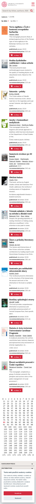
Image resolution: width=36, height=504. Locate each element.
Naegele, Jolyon (27, 161)
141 (5, 443)
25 (28, 404)
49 (28, 411)
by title (13, 21)
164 (30, 450)
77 (12, 420)
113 (15, 432)
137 (15, 441)
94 (16, 425)
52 (8, 413)
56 (24, 413)
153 (5, 448)
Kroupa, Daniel (14, 159)
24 (24, 404)
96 (24, 425)
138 (20, 441)
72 (24, 418)
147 (5, 446)
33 (28, 406)
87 (20, 422)
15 (20, 401)
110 (30, 429)
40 (24, 408)
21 (12, 404)
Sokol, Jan (12, 164)
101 (15, 427)
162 (20, 450)
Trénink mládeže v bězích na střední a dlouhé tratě (21, 212)
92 (8, 425)
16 (24, 401)
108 (20, 429)
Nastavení (18, 498)
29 (12, 406)
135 (5, 441)
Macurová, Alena (14, 125)
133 (25, 439)
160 (10, 450)
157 (25, 448)
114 (20, 432)
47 (20, 411)
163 (25, 450)
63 (20, 415)
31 (20, 406)
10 (32, 399)
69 (12, 418)
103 (25, 427)
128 (30, 436)
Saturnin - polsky (17, 91)
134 (30, 439)
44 (8, 411)
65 (28, 415)
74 (32, 418)
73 (28, 418)
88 (24, 422)
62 (16, 415)
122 (30, 434)
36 (8, 408)
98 (32, 425)
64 (24, 415)
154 (10, 448)
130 (10, 439)
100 (10, 427)
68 (8, 418)
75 (4, 420)
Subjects (4, 17)
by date (4, 21)
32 (24, 406)
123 (5, 436)
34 (32, 406)
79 (20, 420)
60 (8, 415)
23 (20, 404)
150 (20, 446)
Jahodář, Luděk (14, 302)
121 (25, 434)
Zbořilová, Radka (27, 125)
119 (15, 434)
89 (28, 422)
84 (8, 422)
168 (20, 453)
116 (30, 432)
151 (25, 446)
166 (10, 453)
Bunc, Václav (25, 216)
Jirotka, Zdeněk (14, 94)
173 (14, 455)
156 (20, 448)
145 (25, 443)
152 (30, 446)
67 (4, 418)
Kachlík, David (13, 273)
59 (4, 415)
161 (15, 450)
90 (32, 422)
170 (30, 453)
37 (12, 408)
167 (15, 453)
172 (9, 455)
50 (32, 411)
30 (16, 406)
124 (10, 436)
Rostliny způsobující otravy (21, 299)
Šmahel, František (15, 336)
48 (24, 411)
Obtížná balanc (16, 177)
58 (32, 413)
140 (30, 441)
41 (28, 408)
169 (25, 453)
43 (4, 411)
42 (32, 408)
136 (10, 441)
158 (30, 448)
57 (28, 413)
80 (24, 420)
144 (20, 443)
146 (30, 443)
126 (20, 436)
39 (20, 408)
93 (12, 425)
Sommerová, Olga (23, 164)
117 (5, 434)
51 (4, 413)
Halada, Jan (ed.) (14, 245)
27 (4, 406)
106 (10, 429)
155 (15, 448)
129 (5, 439)
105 (5, 429)
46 (16, 411)
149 (15, 446)
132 (20, 439)
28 (8, 406)
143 (15, 443)
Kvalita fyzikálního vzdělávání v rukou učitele (21, 61)
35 (4, 408)
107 (15, 429)
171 (4, 455)
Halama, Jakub (14, 34)
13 (12, 401)
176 (29, 455)
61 (12, 415)
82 (32, 420)
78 (16, 420)
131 (15, 439)
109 (25, 429)
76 (8, 420)
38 (16, 408)
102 (20, 427)
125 (15, 436)
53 (12, 413)
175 (24, 455)
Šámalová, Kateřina (15, 367)
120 (20, 434)
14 (16, 401)
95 (20, 425)
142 (10, 443)
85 (12, 422)
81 (28, 420)
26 (32, 404)
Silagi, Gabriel (27, 336)
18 (32, 401)
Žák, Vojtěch (13, 65)
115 (25, 432)
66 (32, 415)
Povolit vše (18, 493)
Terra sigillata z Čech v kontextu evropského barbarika (19, 29)
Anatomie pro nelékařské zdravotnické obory (20, 269)
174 (19, 455)
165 (5, 453)
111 (5, 432)
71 (20, 418)
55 (20, 413)
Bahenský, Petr (14, 216)
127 (25, 436)
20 (8, 404)
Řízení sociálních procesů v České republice (21, 363)
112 (10, 432)
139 (25, 441)
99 (5, 427)
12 (8, 401)
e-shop (16, 55)
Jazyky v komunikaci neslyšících (18, 121)
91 (4, 425)
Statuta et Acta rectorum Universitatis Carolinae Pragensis (20, 330)
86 (16, 422)
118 (10, 434)
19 (4, 404)
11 (4, 401)
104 (30, 427)
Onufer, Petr (13, 180)
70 (16, 418)
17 (28, 401)
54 (16, 413)
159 (5, 450)
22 (16, 404)
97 (28, 425)
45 (12, 411)
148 (10, 446)
